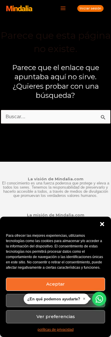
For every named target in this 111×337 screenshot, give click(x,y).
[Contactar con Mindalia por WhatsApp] (99, 299)
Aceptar (55, 284)
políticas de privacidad (56, 330)
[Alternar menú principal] (63, 8)
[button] (102, 224)
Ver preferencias (55, 316)
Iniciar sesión (90, 8)
